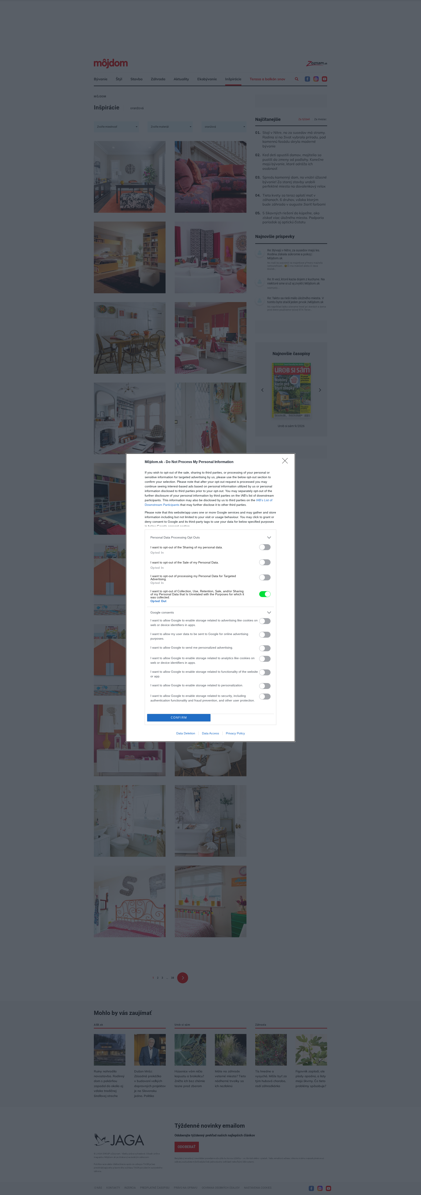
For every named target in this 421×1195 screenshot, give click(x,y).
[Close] (286, 462)
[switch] (265, 547)
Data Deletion (185, 733)
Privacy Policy (235, 733)
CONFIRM (179, 717)
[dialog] (210, 598)
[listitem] (210, 537)
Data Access (210, 733)
